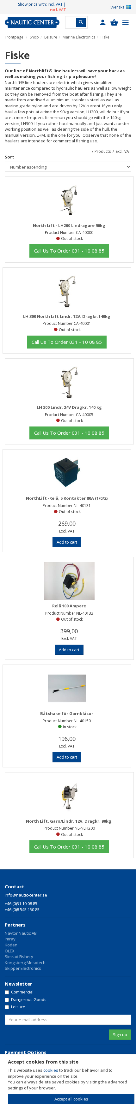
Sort (9, 157)
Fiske (105, 37)
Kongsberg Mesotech (25, 962)
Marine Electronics (79, 37)
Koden (11, 945)
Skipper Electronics (23, 968)
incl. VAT (55, 4)
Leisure (50, 37)
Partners (15, 924)
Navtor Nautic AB (21, 933)
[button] (102, 22)
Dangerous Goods (28, 999)
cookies (50, 1070)
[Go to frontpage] (32, 22)
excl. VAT (58, 9)
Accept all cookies (71, 1099)
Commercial (22, 992)
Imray (10, 939)
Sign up (120, 1034)
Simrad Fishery (19, 956)
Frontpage (14, 37)
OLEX (10, 951)
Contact (14, 886)
